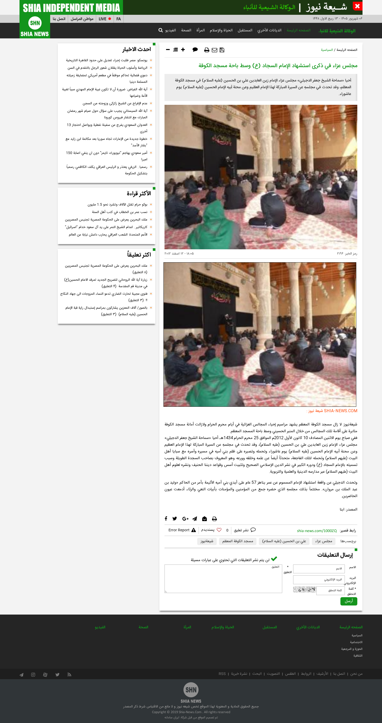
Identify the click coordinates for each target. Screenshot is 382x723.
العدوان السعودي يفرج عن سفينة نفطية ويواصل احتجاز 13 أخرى (107, 128)
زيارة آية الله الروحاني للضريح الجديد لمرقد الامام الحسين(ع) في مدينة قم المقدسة (105, 283)
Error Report (178, 530)
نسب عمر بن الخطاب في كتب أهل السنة (119, 212)
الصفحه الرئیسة (299, 30)
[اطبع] (206, 50)
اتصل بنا (59, 19)
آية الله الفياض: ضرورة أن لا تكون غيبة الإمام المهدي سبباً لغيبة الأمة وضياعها (104, 93)
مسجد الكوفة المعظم (237, 541)
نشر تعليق (241, 530)
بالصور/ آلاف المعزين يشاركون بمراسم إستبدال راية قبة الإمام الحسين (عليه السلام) (106, 311)
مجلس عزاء (323, 541)
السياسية (327, 50)
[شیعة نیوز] (191, 7)
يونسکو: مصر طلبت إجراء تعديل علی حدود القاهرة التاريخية (106, 60)
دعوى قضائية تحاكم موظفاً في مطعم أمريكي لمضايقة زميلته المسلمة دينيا (107, 79)
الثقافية (358, 655)
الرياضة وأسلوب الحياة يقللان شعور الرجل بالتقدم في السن (107, 68)
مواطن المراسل (82, 19)
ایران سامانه (171, 717)
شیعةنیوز (207, 541)
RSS (222, 674)
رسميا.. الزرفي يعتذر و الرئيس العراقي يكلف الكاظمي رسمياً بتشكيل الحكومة (107, 170)
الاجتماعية (356, 642)
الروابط (306, 674)
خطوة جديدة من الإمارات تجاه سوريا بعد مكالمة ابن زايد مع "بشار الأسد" (106, 142)
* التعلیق (288, 569)
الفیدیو (170, 30)
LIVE (102, 19)
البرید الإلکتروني (350, 580)
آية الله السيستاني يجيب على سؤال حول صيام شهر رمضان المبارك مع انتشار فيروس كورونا (107, 114)
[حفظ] (222, 50)
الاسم (352, 567)
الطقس (290, 674)
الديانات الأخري (269, 30)
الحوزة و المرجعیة (352, 649)
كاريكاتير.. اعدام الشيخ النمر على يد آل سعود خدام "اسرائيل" (106, 227)
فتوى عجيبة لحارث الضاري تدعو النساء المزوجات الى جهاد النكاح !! (103, 297)
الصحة (186, 30)
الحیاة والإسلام (221, 30)
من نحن (356, 674)
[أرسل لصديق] (214, 50)
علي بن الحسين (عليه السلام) (284, 541)
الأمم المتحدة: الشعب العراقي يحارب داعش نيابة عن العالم (108, 235)
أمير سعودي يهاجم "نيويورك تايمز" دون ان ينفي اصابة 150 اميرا (106, 156)
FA (118, 19)
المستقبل (245, 30)
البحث (257, 674)
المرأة (200, 30)
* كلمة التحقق (351, 591)
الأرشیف (322, 674)
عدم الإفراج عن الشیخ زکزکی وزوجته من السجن (115, 103)
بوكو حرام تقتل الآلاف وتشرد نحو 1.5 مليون (117, 205)
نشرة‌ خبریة (239, 674)
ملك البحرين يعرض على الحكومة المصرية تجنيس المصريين (106, 220)
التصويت (273, 674)
